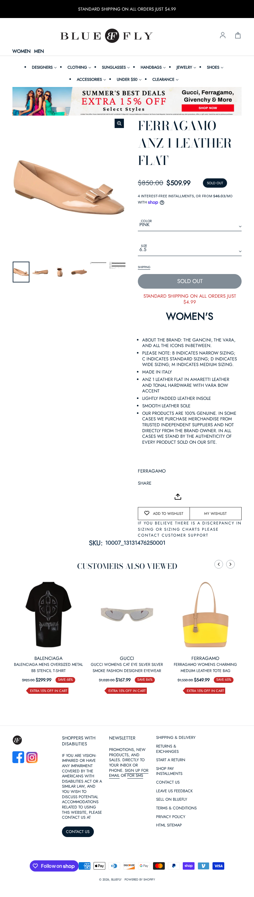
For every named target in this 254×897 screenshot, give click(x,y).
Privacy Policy (170, 817)
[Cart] (238, 35)
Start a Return (170, 760)
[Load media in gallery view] (21, 272)
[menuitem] (44, 67)
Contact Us (168, 782)
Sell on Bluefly (171, 799)
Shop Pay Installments (169, 771)
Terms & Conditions (176, 808)
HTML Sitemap (169, 825)
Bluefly (116, 879)
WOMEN (21, 51)
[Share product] (177, 496)
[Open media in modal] (119, 123)
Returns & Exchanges (167, 749)
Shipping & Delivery (175, 737)
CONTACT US (78, 832)
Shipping (144, 267)
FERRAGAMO (152, 471)
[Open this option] (48, 614)
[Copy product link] (156, 496)
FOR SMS (135, 775)
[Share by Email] (143, 496)
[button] (219, 564)
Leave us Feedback (174, 791)
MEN (39, 51)
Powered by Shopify (140, 879)
